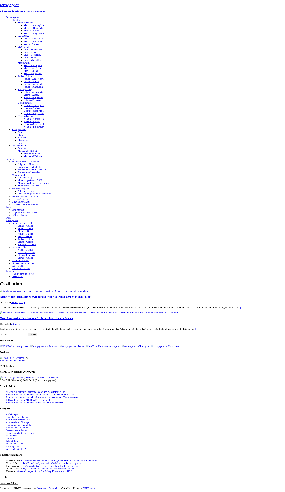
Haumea (22, 137)
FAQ (8, 207)
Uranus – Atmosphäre (34, 105)
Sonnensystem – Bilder (23, 223)
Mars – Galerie (25, 236)
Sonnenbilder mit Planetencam (32, 169)
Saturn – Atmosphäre (33, 92)
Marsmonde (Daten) (27, 151)
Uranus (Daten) (25, 103)
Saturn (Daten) (25, 89)
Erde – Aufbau (31, 57)
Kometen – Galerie (27, 244)
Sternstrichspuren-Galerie (24, 263)
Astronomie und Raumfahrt (19, 425)
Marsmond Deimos (33, 156)
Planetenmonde (19, 145)
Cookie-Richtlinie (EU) (23, 274)
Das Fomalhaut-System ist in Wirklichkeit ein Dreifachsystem (52, 463)
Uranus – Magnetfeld (34, 111)
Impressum (11, 271)
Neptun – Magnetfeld (34, 124)
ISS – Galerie (18, 266)
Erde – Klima (30, 52)
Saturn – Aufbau (31, 95)
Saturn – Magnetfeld (33, 97)
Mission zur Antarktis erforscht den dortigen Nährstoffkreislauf (35, 392)
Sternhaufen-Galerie (27, 255)
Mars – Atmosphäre (33, 65)
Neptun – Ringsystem (34, 127)
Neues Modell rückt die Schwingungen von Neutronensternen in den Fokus (45, 296)
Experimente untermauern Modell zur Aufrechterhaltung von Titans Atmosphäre (43, 397)
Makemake (23, 140)
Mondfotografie (19, 175)
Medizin (10, 438)
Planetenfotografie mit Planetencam (34, 193)
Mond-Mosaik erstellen (28, 185)
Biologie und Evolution (17, 427)
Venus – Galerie (25, 233)
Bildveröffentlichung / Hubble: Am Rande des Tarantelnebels (34, 402)
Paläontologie (12, 441)
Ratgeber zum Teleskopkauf (25, 212)
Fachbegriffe (18, 209)
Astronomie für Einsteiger (18, 422)
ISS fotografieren (20, 199)
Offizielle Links (19, 215)
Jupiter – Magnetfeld (33, 84)
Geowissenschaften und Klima (20, 433)
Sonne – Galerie (25, 225)
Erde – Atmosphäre (33, 49)
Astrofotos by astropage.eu (18, 419)
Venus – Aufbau (31, 44)
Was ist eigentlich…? (16, 449)
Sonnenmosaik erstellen (29, 172)
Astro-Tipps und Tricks (17, 417)
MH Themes (89, 488)
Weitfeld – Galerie (20, 260)
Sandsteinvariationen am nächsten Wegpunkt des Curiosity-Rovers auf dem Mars (59, 460)
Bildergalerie (12, 220)
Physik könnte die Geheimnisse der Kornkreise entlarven (49, 468)
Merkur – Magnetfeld (34, 33)
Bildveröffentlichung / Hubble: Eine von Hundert (29, 400)
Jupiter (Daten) (25, 76)
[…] (242, 307)
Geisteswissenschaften (16, 430)
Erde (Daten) (24, 46)
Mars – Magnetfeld (33, 73)
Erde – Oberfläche (32, 54)
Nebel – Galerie (25, 250)
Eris (20, 143)
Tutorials (10, 159)
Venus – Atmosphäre (33, 38)
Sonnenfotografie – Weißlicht (25, 161)
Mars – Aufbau (31, 70)
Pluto (20, 135)
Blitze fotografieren (21, 201)
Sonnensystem (12, 17)
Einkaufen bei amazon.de (12, 360)
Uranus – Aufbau (32, 108)
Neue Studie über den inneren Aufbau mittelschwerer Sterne (36, 318)
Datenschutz (17, 276)
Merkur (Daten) (25, 22)
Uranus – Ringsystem (34, 113)
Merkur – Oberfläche (33, 28)
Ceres (20, 132)
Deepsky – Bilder (20, 247)
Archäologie (12, 414)
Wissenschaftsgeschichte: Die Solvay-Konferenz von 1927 (52, 466)
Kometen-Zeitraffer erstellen (25, 204)
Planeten (16, 20)
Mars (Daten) (24, 62)
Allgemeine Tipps (26, 177)
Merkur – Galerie (26, 231)
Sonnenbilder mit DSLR (29, 167)
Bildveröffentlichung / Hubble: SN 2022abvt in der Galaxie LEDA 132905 (41, 394)
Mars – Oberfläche (32, 68)
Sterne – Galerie (25, 258)
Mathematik (11, 435)
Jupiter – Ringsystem (33, 87)
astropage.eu (17, 302)
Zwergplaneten (19, 129)
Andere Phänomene (21, 268)
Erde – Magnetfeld (32, 60)
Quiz (8, 217)
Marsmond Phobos (32, 153)
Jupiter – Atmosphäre (34, 78)
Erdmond (22, 148)
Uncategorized (13, 446)
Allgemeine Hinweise (28, 164)
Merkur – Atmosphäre (34, 25)
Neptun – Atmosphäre (34, 119)
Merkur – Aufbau (32, 30)
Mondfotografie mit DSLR (30, 180)
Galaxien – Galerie (26, 252)
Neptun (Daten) (25, 116)
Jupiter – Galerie (25, 239)
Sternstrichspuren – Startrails (25, 196)
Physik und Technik (15, 443)
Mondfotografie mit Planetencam (33, 183)
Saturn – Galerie (25, 242)
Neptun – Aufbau (32, 121)
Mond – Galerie (25, 228)
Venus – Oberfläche (33, 41)
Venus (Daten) (24, 36)
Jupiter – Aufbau (31, 81)
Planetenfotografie (20, 188)
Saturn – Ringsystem (33, 100)
